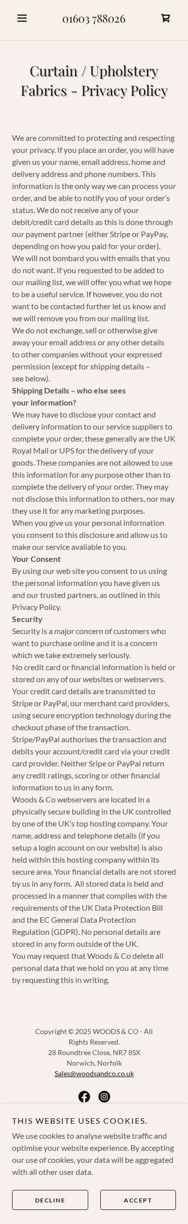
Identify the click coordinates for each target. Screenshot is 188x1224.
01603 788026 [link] (93, 18)
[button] (24, 18)
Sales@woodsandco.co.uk (94, 1073)
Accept (138, 1200)
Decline (50, 1200)
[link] (166, 18)
